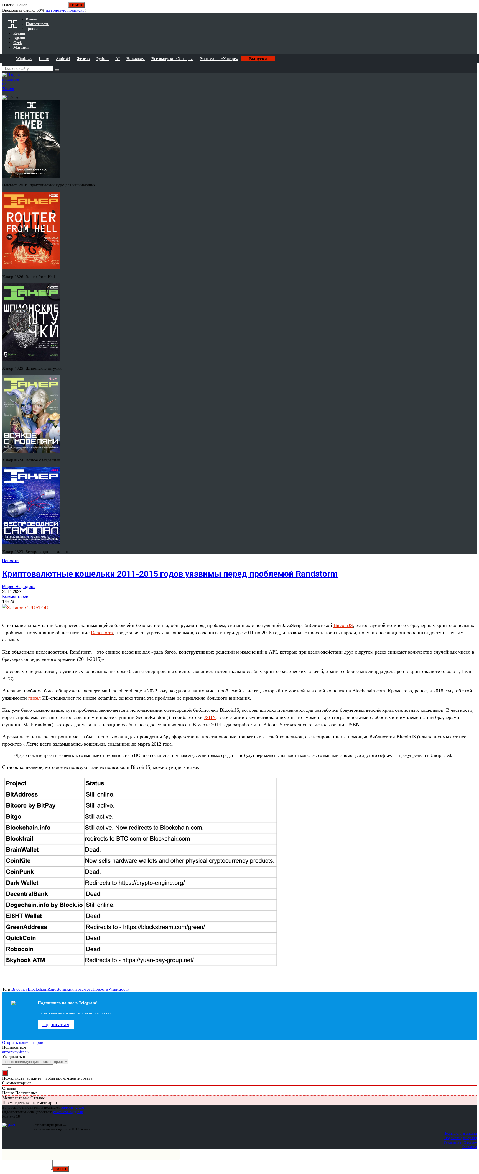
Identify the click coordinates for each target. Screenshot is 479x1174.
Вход (473, 8)
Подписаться (55, 1024)
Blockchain (37, 989)
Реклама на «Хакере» (219, 58)
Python (102, 58)
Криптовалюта (79, 989)
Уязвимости (118, 989)
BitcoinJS (343, 625)
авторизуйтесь (15, 1052)
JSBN (210, 717)
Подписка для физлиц (460, 1133)
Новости (10, 560)
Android (63, 58)
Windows (24, 58)
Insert (61, 1169)
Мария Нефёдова (18, 586)
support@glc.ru (72, 1107)
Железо (83, 58)
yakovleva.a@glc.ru (68, 1112)
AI (117, 58)
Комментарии (15, 596)
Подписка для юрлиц (460, 1138)
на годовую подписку (65, 10)
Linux (44, 58)
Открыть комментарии (22, 1042)
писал (34, 698)
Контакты (469, 1147)
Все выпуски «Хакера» (172, 58)
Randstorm (102, 632)
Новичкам (135, 58)
